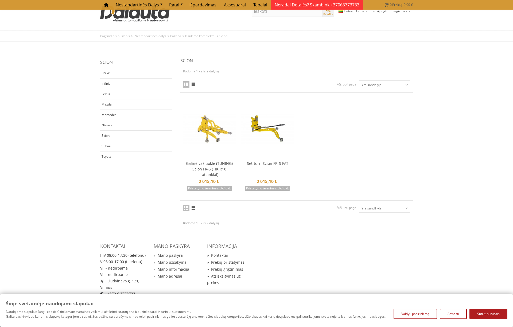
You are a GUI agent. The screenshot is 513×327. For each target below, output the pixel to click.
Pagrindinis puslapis (115, 36)
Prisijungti (379, 11)
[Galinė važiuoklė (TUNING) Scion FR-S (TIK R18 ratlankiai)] (209, 129)
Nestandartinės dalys (137, 5)
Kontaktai (217, 255)
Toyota (106, 156)
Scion (106, 135)
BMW (106, 73)
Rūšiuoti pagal (346, 84)
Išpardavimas (202, 5)
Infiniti (106, 83)
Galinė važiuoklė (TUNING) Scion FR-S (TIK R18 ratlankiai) (209, 169)
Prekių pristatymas (225, 262)
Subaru (107, 146)
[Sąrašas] (193, 84)
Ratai (174, 5)
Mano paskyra (168, 255)
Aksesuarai (235, 5)
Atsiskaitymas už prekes (224, 279)
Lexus (106, 94)
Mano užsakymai (171, 262)
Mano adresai (168, 276)
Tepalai (260, 5)
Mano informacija (171, 269)
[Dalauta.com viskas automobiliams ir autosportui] (135, 13)
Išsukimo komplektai (200, 36)
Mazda (107, 104)
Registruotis (401, 11)
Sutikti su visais (488, 314)
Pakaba (175, 36)
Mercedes (109, 114)
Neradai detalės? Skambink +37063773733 (317, 5)
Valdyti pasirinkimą (415, 314)
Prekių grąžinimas (225, 269)
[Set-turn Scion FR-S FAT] (267, 129)
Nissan (107, 125)
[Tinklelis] (186, 84)
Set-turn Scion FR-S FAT (267, 163)
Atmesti (453, 314)
